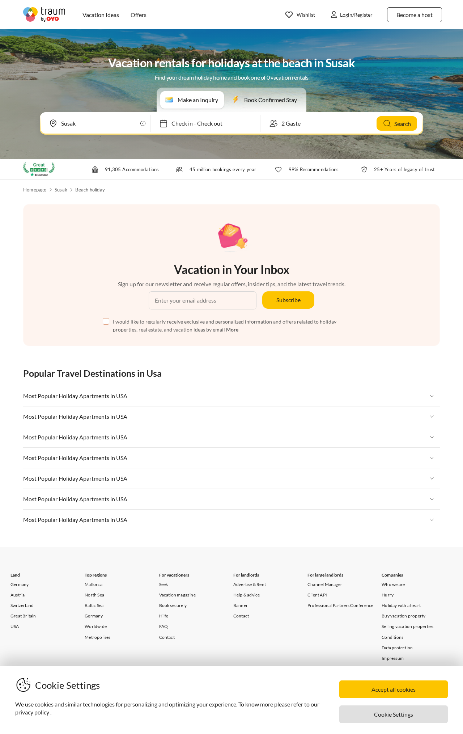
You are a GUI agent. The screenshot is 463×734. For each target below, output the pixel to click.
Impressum (393, 658)
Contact (167, 637)
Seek (163, 584)
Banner (240, 605)
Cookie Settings (393, 714)
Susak (61, 190)
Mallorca (93, 584)
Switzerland (22, 605)
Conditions (392, 637)
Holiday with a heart (401, 605)
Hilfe (164, 616)
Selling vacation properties (407, 626)
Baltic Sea (94, 605)
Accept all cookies (393, 689)
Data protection (397, 647)
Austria (17, 595)
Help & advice (246, 595)
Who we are (393, 584)
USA (14, 626)
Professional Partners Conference (340, 605)
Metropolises (97, 637)
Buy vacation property (403, 616)
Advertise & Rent (249, 584)
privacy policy (32, 712)
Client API (317, 595)
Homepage (35, 190)
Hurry (388, 595)
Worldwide (96, 626)
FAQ (163, 626)
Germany (19, 584)
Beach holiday (90, 190)
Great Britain (23, 616)
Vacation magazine (177, 595)
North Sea (94, 595)
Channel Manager (324, 584)
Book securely (173, 605)
